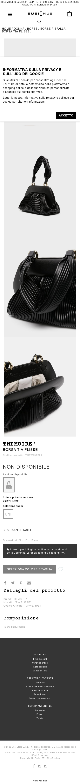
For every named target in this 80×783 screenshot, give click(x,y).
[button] (66, 115)
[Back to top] (69, 772)
